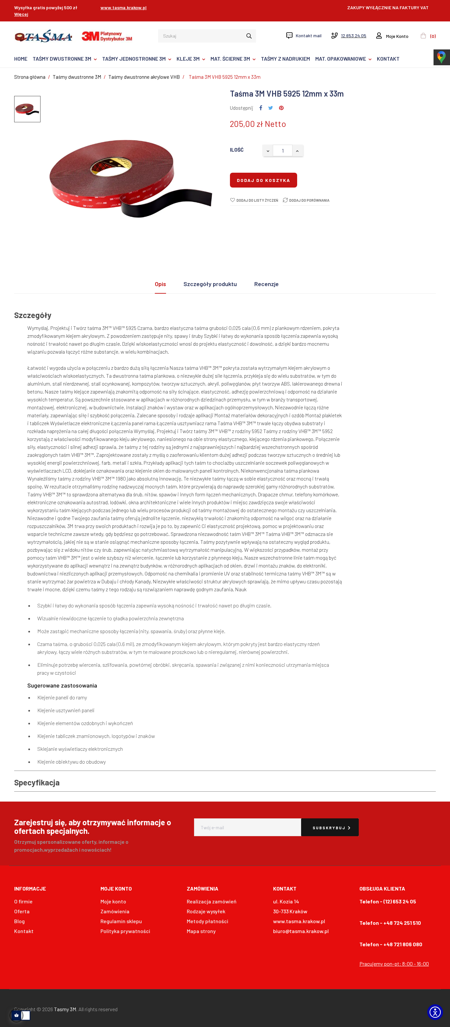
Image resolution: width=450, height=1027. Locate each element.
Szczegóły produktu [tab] (210, 283)
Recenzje (266, 283)
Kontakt (24, 931)
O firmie (23, 901)
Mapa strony (201, 931)
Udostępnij (260, 107)
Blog (19, 921)
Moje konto (113, 901)
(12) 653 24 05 (399, 901)
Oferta (22, 911)
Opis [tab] (160, 283)
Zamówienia (114, 911)
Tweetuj (270, 107)
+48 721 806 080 (402, 944)
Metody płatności (207, 921)
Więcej (21, 14)
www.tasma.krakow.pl (123, 7)
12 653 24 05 (353, 35)
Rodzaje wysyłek (206, 911)
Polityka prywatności (125, 931)
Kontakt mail (309, 35)
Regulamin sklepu (121, 921)
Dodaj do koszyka (263, 180)
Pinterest (281, 107)
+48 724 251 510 (402, 923)
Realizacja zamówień (212, 901)
